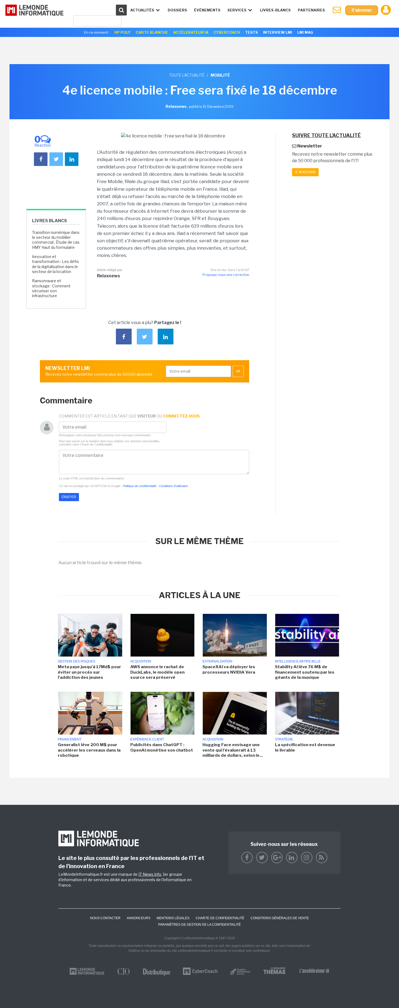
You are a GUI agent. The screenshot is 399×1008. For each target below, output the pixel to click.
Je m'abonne (305, 172)
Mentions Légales (173, 918)
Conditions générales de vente (280, 918)
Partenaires (311, 10)
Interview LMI (277, 32)
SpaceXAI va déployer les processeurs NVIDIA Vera (228, 669)
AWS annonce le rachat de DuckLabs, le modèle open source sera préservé (157, 672)
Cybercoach (227, 32)
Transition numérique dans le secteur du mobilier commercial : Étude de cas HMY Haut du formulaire (56, 240)
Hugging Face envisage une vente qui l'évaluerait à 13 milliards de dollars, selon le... (232, 750)
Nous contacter (105, 918)
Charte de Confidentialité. (96, 444)
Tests (251, 32)
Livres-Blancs (275, 10)
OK (238, 371)
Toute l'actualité (186, 75)
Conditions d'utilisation (173, 486)
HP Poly (122, 32)
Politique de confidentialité (139, 486)
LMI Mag (305, 32)
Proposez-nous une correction (225, 275)
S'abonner (361, 10)
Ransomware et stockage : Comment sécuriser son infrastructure (51, 288)
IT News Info (149, 874)
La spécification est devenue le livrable (305, 747)
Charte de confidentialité (220, 918)
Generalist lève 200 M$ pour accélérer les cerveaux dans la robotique (89, 750)
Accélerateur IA (190, 32)
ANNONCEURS (138, 918)
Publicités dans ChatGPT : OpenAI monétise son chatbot (161, 747)
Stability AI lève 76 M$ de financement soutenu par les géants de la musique (304, 672)
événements (207, 10)
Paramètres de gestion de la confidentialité (199, 925)
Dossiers (177, 10)
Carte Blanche (152, 32)
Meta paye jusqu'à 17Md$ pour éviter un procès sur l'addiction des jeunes (89, 672)
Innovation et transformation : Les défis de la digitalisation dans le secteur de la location (55, 264)
